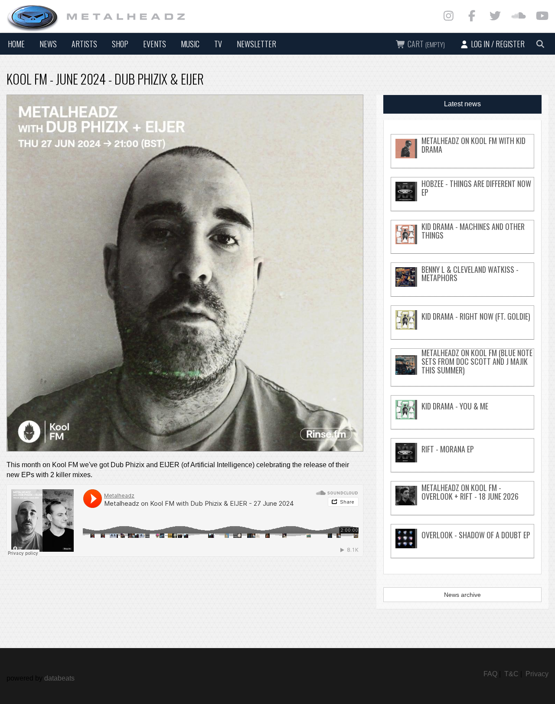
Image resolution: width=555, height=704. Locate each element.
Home (16, 43)
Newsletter (256, 43)
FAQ (490, 674)
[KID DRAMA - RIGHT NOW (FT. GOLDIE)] (462, 327)
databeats (59, 678)
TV (218, 43)
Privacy (537, 674)
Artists (84, 43)
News (48, 43)
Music (190, 43)
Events (154, 43)
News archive (462, 594)
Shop (120, 43)
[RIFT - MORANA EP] (462, 460)
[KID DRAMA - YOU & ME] (462, 417)
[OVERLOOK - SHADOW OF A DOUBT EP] (462, 546)
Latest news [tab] (462, 104)
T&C (511, 674)
